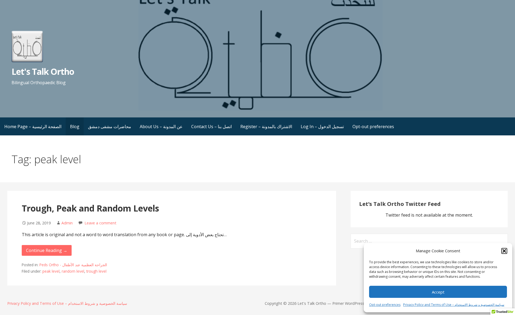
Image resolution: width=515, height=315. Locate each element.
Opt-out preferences (384, 304)
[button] (504, 251)
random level (73, 271)
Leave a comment (100, 222)
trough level (96, 271)
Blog (74, 126)
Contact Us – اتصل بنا (211, 126)
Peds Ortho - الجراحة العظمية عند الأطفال (73, 264)
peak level (51, 271)
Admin (67, 222)
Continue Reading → (46, 250)
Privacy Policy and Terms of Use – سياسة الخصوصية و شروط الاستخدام (453, 304)
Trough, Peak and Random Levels (90, 208)
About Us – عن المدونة (161, 126)
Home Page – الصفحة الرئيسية (32, 126)
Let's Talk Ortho (43, 71)
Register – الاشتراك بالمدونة (266, 126)
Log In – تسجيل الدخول (322, 126)
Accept (438, 292)
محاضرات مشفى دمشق (109, 126)
